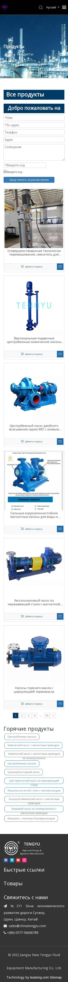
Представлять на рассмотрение (29, 179)
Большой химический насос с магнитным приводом (34, 799)
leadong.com (39, 977)
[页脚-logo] (24, 848)
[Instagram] (24, 860)
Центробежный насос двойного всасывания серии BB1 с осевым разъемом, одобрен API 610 (34, 427)
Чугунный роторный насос (23, 772)
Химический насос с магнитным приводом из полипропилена (34, 754)
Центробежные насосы (21, 736)
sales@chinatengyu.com (27, 926)
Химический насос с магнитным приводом (33, 745)
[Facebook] (6, 860)
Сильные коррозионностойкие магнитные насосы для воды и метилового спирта (34, 515)
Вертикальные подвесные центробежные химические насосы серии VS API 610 (34, 340)
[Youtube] (18, 860)
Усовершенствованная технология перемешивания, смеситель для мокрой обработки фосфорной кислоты (34, 252)
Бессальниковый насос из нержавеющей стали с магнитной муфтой (34, 602)
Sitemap (56, 977)
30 (47, 715)
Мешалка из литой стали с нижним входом (34, 790)
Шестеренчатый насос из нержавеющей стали (34, 781)
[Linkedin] (12, 860)
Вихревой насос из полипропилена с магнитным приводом (34, 809)
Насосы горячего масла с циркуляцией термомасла (34, 689)
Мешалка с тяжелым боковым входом (31, 818)
